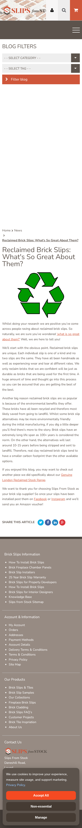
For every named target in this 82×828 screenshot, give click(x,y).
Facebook (40, 499)
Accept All (41, 795)
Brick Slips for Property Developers (33, 582)
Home (6, 230)
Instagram (58, 499)
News (18, 230)
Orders (13, 630)
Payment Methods (21, 640)
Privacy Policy (18, 660)
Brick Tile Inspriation (22, 722)
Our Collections (19, 697)
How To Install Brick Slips (26, 562)
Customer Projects (21, 717)
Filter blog (18, 79)
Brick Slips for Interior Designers (31, 592)
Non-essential (41, 806)
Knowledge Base (20, 597)
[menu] (76, 31)
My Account (17, 625)
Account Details (19, 645)
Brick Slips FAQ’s (20, 712)
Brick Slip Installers (22, 572)
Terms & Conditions (22, 654)
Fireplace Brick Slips (22, 702)
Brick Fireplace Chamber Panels (30, 567)
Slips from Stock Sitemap (26, 602)
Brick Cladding (18, 707)
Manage (41, 817)
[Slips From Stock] (29, 11)
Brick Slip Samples (21, 693)
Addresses (16, 635)
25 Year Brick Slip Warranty (27, 577)
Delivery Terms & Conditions (28, 650)
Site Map (15, 664)
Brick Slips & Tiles (21, 687)
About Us (15, 727)
